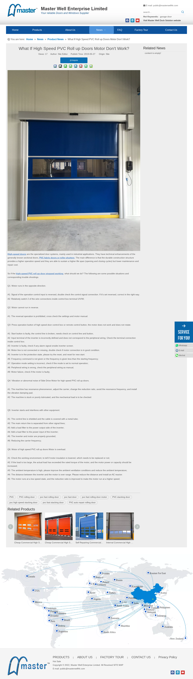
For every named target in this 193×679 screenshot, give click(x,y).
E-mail (181, 350)
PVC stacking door (121, 497)
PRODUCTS (61, 657)
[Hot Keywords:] (182, 12)
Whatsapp (183, 345)
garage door (166, 16)
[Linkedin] (132, 20)
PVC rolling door (27, 497)
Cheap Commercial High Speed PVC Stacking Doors (28, 542)
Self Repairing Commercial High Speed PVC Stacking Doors (89, 542)
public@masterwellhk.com (165, 5)
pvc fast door (70, 497)
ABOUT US (84, 657)
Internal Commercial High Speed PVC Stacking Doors (120, 542)
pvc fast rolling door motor (94, 497)
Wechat (182, 355)
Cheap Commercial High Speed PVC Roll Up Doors (59, 542)
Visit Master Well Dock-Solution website (162, 20)
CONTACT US (141, 657)
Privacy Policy (167, 657)
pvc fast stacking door (53, 502)
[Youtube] (137, 20)
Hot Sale (57, 661)
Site (107, 54)
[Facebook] (127, 20)
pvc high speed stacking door (23, 502)
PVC (11, 497)
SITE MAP (118, 665)
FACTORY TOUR (112, 657)
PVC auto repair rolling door (82, 502)
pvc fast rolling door (49, 497)
